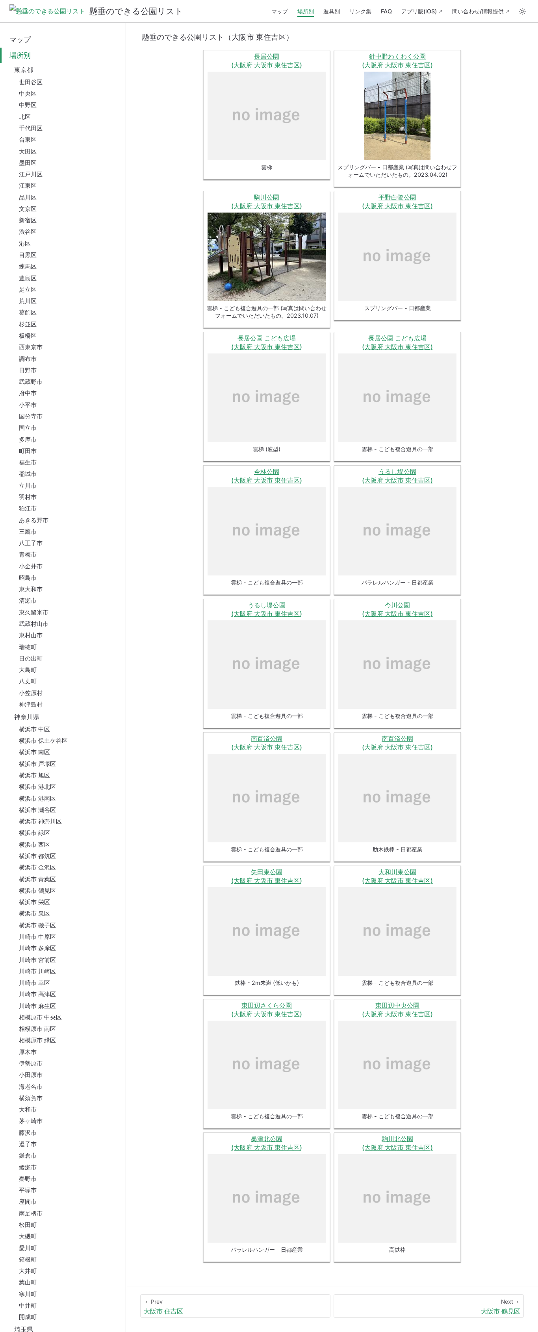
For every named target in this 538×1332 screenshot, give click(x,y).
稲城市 (28, 473)
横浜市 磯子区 (37, 925)
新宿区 (28, 220)
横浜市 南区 (34, 752)
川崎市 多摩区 (37, 948)
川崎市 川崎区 (37, 971)
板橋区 (28, 335)
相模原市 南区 (37, 1028)
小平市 (28, 405)
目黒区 (28, 255)
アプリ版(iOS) (419, 11)
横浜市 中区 (34, 729)
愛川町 (28, 1248)
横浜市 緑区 (34, 832)
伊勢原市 (31, 1063)
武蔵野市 (31, 381)
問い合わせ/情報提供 (478, 11)
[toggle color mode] (522, 11)
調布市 (28, 359)
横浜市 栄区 (34, 902)
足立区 (28, 289)
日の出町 (31, 658)
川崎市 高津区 (37, 994)
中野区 (28, 105)
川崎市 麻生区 (37, 1006)
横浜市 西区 (34, 844)
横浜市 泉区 (34, 913)
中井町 (28, 1305)
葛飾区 (28, 312)
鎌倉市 (28, 1155)
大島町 (28, 669)
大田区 (28, 151)
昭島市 (28, 577)
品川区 (28, 197)
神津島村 (31, 704)
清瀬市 (28, 600)
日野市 (28, 370)
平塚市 (28, 1190)
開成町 (28, 1317)
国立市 (28, 427)
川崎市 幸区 (34, 982)
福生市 (28, 462)
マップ (279, 11)
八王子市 (31, 543)
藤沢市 (28, 1132)
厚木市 (28, 1052)
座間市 (28, 1201)
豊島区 (28, 278)
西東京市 (31, 347)
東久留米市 (33, 612)
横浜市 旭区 (34, 775)
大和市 (28, 1109)
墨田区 (28, 162)
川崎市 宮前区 (37, 960)
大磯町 (28, 1236)
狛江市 (28, 508)
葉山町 (28, 1282)
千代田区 (31, 128)
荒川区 (28, 301)
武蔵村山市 (33, 623)
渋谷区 (28, 231)
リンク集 (360, 11)
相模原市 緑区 (37, 1040)
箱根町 (28, 1259)
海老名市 (31, 1086)
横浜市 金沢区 (37, 867)
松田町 (28, 1224)
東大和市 (31, 589)
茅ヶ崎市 (31, 1121)
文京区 (28, 209)
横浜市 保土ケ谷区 (43, 740)
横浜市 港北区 (37, 786)
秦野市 (28, 1178)
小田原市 (31, 1075)
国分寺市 (31, 416)
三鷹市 (28, 531)
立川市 (28, 485)
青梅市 (28, 554)
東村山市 (31, 635)
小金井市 (31, 566)
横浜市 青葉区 (37, 879)
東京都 (23, 70)
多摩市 (28, 439)
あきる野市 (33, 520)
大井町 (28, 1271)
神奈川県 (26, 717)
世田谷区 (31, 82)
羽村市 (28, 497)
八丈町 (28, 681)
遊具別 (331, 11)
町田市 (28, 451)
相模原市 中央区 (40, 1017)
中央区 (28, 93)
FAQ (386, 11)
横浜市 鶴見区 (37, 890)
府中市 (28, 393)
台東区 (28, 139)
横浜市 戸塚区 (37, 764)
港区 (25, 243)
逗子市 (28, 1144)
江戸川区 (31, 174)
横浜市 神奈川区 (40, 821)
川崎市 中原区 (37, 936)
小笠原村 (31, 693)
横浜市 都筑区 (37, 856)
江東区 (28, 185)
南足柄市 (31, 1213)
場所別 (305, 11)
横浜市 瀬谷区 (37, 810)
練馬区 (28, 266)
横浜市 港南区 (37, 798)
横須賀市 (31, 1098)
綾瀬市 (28, 1167)
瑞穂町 (28, 647)
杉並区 (28, 324)
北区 (25, 116)
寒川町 (28, 1294)
